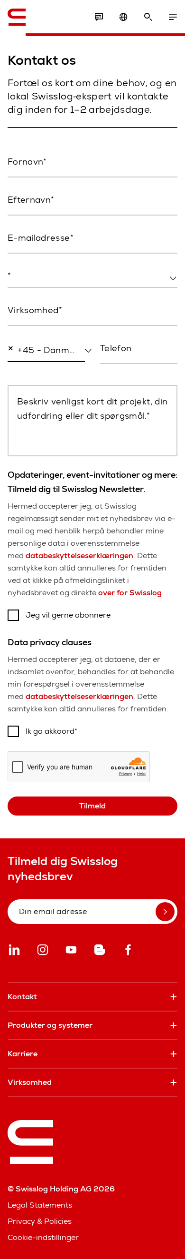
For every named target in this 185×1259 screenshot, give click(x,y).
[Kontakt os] (98, 17)
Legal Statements (40, 1205)
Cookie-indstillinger (43, 1237)
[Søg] (148, 17)
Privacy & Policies (40, 1221)
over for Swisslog (130, 593)
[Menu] (172, 17)
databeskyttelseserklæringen (79, 556)
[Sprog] (123, 17)
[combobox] (92, 276)
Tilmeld (92, 806)
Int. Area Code (30, 370)
